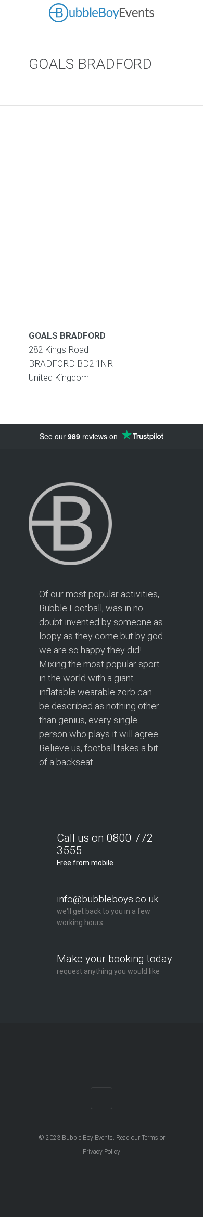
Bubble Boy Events (87, 1137)
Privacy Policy (101, 1151)
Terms (150, 1137)
